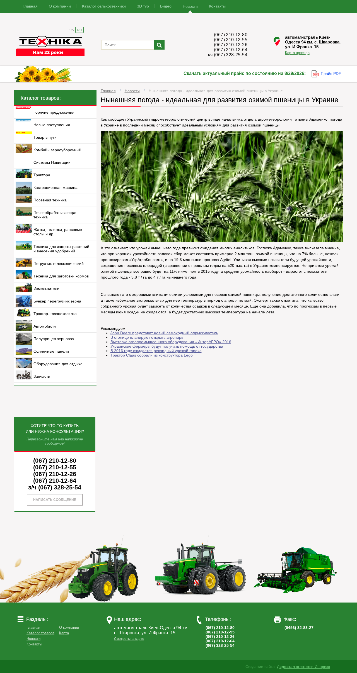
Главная (30, 6)
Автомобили (44, 326)
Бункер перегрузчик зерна (57, 301)
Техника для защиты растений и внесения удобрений (61, 248)
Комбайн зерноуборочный (57, 150)
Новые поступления (51, 125)
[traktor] (105, 601)
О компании (60, 6)
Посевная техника (50, 200)
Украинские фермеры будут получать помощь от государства (166, 346)
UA (71, 29)
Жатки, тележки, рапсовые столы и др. (57, 231)
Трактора (41, 175)
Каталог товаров (40, 633)
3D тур (143, 6)
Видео (166, 6)
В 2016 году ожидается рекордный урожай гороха (156, 350)
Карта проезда (297, 53)
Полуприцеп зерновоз (53, 338)
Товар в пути (45, 137)
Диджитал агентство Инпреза (303, 666)
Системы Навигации (52, 162)
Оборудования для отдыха (58, 364)
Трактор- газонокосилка (55, 313)
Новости (190, 6)
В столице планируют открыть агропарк (146, 337)
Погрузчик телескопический (58, 263)
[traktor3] (295, 601)
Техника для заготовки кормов (61, 276)
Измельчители (46, 288)
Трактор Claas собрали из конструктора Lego (151, 355)
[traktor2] (200, 601)
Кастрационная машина (55, 187)
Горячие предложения (53, 112)
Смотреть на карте (129, 639)
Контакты (217, 6)
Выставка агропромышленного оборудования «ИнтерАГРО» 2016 (170, 342)
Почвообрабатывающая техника (55, 214)
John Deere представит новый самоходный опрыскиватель (164, 333)
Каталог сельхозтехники (104, 6)
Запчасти (41, 376)
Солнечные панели (51, 351)
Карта (64, 633)
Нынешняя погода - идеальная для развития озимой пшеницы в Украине (216, 91)
